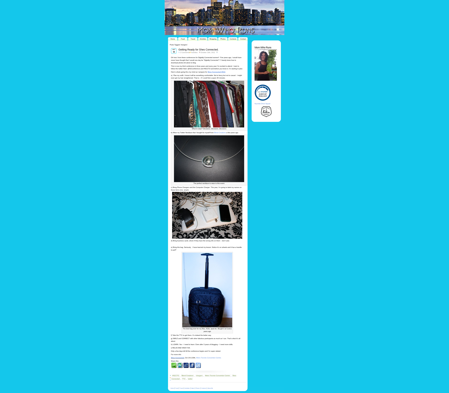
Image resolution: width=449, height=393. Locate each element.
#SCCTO (175, 376)
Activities (203, 39)
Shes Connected (177, 358)
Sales (192, 388)
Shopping (212, 39)
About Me (210, 388)
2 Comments (185, 52)
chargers (199, 376)
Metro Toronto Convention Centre (217, 376)
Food (183, 39)
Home (172, 39)
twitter (190, 379)
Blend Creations (220, 132)
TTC (183, 379)
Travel (193, 39)
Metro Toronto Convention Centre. (208, 358)
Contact (243, 39)
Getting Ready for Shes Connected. (198, 49)
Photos (223, 39)
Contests (233, 39)
